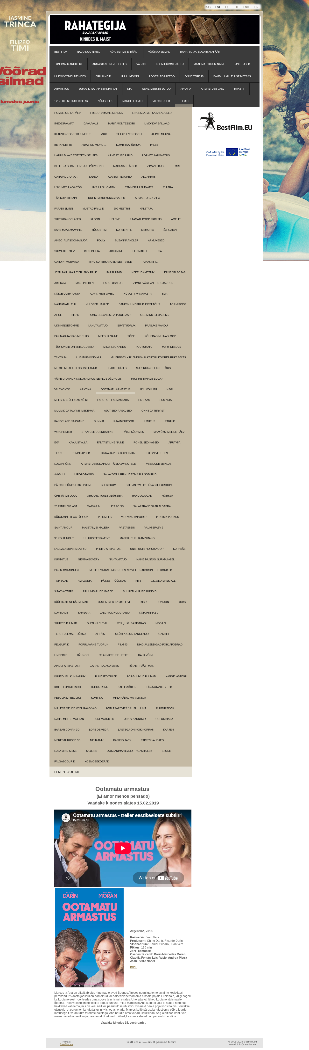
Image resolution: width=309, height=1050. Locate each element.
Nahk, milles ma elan (69, 718)
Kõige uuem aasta (67, 293)
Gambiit (163, 633)
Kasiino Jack (122, 740)
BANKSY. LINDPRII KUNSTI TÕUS (139, 304)
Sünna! (99, 421)
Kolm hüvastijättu (170, 64)
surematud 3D (104, 718)
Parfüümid (114, 272)
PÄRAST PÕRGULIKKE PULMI (72, 485)
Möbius (160, 623)
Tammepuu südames (139, 187)
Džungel (83, 655)
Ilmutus (149, 421)
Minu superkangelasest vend (110, 261)
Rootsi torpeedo (162, 76)
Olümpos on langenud (132, 633)
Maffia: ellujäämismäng (137, 538)
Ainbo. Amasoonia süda (70, 240)
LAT (227, 7)
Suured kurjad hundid (139, 591)
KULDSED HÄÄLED (97, 304)
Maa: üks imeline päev (169, 431)
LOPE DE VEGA (98, 729)
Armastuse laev (212, 88)
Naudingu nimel (88, 51)
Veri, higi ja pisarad (131, 623)
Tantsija (60, 357)
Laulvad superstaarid (70, 548)
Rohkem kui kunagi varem (106, 197)
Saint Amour (63, 527)
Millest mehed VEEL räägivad (75, 708)
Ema (164, 293)
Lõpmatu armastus (156, 155)
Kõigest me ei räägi (124, 51)
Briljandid (103, 76)
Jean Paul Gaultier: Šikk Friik (75, 272)
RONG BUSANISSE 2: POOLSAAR (110, 314)
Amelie (176, 219)
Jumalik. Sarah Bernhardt (98, 88)
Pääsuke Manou (156, 325)
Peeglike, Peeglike (67, 697)
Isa (160, 251)
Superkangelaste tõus (153, 368)
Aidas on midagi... (94, 144)
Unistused (242, 64)
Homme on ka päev (67, 112)
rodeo (93, 176)
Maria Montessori (121, 123)
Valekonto (62, 389)
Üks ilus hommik (103, 187)
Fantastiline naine (110, 442)
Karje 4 (168, 729)
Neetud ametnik (143, 272)
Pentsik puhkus (167, 516)
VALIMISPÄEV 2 (153, 527)
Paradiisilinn (63, 208)
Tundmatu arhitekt (68, 64)
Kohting (97, 697)
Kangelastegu (176, 676)
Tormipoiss (178, 304)
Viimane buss (156, 166)
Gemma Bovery (88, 559)
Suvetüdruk (126, 325)
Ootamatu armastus (115, 389)
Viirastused (161, 101)
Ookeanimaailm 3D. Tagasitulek (129, 750)
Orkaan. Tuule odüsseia (104, 495)
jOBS (182, 602)
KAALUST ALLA (78, 442)
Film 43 (122, 644)
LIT (237, 7)
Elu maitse (140, 251)
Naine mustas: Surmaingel (155, 559)
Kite (138, 580)
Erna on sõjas (174, 272)
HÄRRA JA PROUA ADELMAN (117, 453)
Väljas (141, 64)
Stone (166, 750)
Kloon (95, 219)
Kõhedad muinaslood (160, 336)
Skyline (91, 750)
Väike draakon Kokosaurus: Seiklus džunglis (87, 378)
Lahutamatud (98, 325)
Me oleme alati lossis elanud (75, 368)
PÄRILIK (170, 421)
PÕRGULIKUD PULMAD (141, 676)
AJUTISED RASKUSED (118, 410)
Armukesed (156, 240)
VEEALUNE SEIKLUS (158, 463)
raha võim (145, 655)
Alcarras (148, 176)
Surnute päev (64, 251)
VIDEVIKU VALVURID (134, 516)
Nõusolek (105, 101)
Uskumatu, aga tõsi (68, 187)
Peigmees (105, 516)
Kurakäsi (179, 548)
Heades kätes (116, 368)
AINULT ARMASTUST (67, 665)
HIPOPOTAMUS (84, 474)
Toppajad (61, 580)
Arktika (85, 389)
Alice (58, 314)
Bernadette (63, 144)
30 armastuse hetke (113, 655)
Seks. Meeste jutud (156, 88)
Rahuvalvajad (142, 495)
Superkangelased (67, 219)
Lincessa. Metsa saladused (152, 112)
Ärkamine (116, 251)
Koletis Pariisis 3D (67, 687)
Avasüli (59, 474)
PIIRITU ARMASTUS (108, 548)
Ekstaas (144, 399)
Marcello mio (132, 101)
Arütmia (174, 442)
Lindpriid (60, 655)
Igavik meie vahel (102, 293)
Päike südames (133, 431)
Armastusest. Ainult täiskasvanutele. (108, 463)
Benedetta (92, 251)
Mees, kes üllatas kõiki (71, 399)
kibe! (143, 602)
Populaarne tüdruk (93, 644)
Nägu (170, 389)
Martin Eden (85, 283)
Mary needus (171, 346)
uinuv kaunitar (135, 718)
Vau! (104, 134)
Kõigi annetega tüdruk (71, 516)
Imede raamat (64, 123)
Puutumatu (144, 346)
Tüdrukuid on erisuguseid (74, 346)
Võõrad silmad (159, 51)
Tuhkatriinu (99, 687)
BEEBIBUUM (108, 485)
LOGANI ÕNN (62, 463)
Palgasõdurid (64, 761)
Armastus (61, 88)
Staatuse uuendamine (97, 431)
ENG (246, 7)
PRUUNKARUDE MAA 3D (98, 591)
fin (256, 7)
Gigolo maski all (163, 580)
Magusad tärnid (125, 166)
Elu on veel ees (156, 453)
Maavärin (93, 506)
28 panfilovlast (65, 506)
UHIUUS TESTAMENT (97, 538)
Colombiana (164, 718)
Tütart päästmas (141, 665)
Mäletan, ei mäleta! (96, 527)
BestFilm (60, 51)
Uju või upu (148, 389)
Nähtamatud (118, 559)
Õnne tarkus (194, 76)
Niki (129, 88)
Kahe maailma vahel (68, 229)
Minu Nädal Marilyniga (129, 697)
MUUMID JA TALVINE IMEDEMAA (74, 410)
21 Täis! (100, 633)
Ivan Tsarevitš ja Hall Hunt (126, 708)
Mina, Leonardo (114, 346)
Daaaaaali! (91, 123)
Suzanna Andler (126, 240)
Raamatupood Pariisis (146, 219)
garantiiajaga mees (104, 665)
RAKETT (239, 88)
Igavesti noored (119, 176)
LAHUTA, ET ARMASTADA (113, 399)
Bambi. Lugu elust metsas (232, 76)
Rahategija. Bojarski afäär (200, 51)
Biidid (75, 314)
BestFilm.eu (66, 1044)
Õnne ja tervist (153, 410)
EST (217, 7)
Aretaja (60, 283)
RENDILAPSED (81, 453)
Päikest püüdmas (113, 580)
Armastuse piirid (120, 155)
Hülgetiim (99, 229)
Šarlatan (170, 229)
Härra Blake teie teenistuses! (76, 155)
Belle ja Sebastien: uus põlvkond (79, 166)
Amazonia (84, 580)
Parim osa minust (66, 570)
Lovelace (61, 612)
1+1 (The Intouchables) (71, 101)
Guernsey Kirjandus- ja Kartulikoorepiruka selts (148, 357)
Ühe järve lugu (65, 495)
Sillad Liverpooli (129, 134)
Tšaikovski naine (66, 197)
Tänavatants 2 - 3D (159, 687)
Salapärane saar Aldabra (152, 506)
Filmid (184, 101)
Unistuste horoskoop (146, 548)
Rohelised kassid (146, 442)
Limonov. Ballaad (156, 123)
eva (56, 442)
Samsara (84, 612)
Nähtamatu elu (65, 304)
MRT (178, 166)
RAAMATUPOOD (123, 421)
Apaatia (186, 88)
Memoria (147, 229)
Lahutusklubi (113, 283)
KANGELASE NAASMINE (69, 421)
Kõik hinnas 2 (148, 612)
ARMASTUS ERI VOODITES (109, 64)
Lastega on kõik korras (136, 729)
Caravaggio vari (66, 176)
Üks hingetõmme (66, 325)
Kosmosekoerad (97, 761)
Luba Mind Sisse (65, 750)
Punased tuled (106, 676)
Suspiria (166, 399)
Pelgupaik (61, 644)
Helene (115, 219)
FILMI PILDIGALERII (66, 772)
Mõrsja (167, 495)
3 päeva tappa (63, 591)
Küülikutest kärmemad (71, 602)
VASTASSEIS (127, 527)
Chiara (168, 187)
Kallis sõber (127, 687)
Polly (101, 240)
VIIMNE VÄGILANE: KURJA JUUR (153, 283)
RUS (208, 7)
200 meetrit (122, 208)
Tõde (131, 336)
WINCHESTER (63, 431)
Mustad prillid (93, 208)
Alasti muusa (160, 134)
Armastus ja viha (147, 197)
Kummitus (61, 559)
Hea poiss (117, 506)
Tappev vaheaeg (152, 740)
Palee (154, 144)
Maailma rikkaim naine (209, 64)
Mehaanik (97, 740)
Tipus (58, 453)
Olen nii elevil (97, 623)
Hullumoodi (130, 76)
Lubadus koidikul (89, 357)
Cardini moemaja (66, 261)
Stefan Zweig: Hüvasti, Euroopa (149, 485)
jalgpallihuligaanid (115, 612)
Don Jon (163, 602)
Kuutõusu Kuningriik (69, 676)
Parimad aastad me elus (71, 336)
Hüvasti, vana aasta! (138, 293)
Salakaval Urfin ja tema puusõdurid (129, 474)
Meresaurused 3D (67, 740)
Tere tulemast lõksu (70, 633)
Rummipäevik (165, 708)
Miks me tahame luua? (146, 378)
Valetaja (146, 208)
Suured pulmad (65, 623)
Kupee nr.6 (124, 229)
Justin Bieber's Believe (114, 602)
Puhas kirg (150, 261)
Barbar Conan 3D (66, 729)
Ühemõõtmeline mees (70, 76)
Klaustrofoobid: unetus (72, 134)
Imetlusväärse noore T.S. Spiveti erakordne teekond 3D (130, 570)
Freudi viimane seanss (106, 112)
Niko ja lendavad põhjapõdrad (160, 644)
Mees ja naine (108, 336)
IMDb (133, 967)
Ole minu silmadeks (154, 314)
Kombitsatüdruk (128, 144)
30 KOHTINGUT (64, 538)
